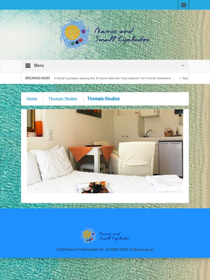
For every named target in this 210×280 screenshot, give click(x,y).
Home (32, 99)
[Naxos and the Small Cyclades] (105, 34)
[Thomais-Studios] (105, 151)
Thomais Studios (62, 99)
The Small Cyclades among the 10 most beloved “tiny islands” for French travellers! (98, 78)
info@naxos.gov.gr (141, 249)
